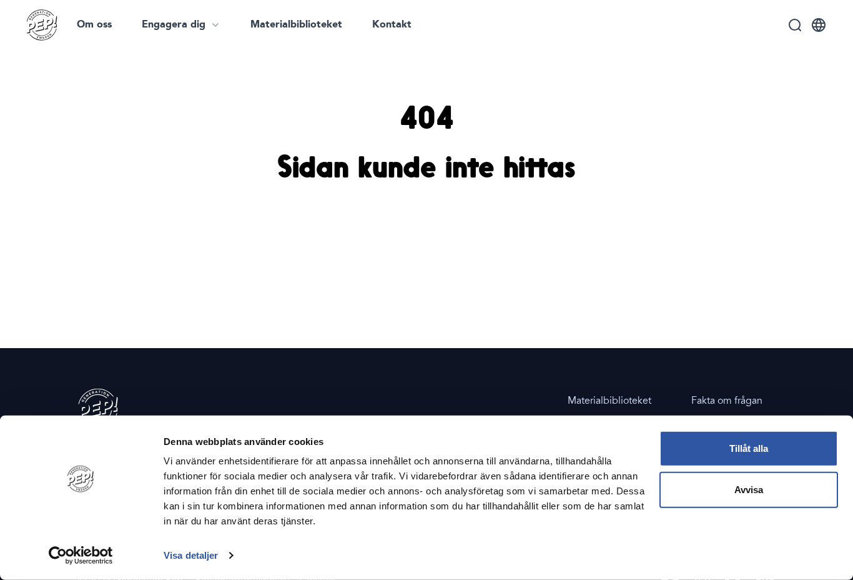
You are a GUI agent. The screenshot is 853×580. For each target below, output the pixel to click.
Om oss (94, 25)
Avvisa (748, 489)
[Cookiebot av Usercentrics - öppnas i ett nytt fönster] (81, 555)
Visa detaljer (191, 555)
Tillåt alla (748, 448)
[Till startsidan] (42, 25)
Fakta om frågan (726, 400)
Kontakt (392, 25)
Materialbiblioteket (296, 25)
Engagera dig (173, 25)
